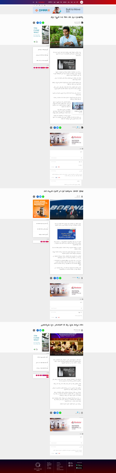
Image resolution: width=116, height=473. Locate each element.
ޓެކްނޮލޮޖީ (41, 241)
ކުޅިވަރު (71, 2)
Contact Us (58, 462)
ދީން (38, 375)
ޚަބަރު (34, 67)
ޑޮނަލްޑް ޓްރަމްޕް (47, 241)
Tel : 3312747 (49, 467)
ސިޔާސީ (36, 67)
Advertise (58, 465)
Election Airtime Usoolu (60, 469)
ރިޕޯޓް (61, 2)
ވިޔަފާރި (68, 2)
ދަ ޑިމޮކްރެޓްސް (47, 67)
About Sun (58, 468)
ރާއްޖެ (77, 2)
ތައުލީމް (54, 2)
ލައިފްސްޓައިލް (64, 2)
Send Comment (53, 157)
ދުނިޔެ (74, 2)
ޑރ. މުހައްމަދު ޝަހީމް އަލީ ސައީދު (45, 375)
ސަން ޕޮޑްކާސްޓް (50, 2)
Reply (53, 177)
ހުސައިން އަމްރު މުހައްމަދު (43, 67)
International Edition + (50, 5)
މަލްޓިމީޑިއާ (58, 2)
